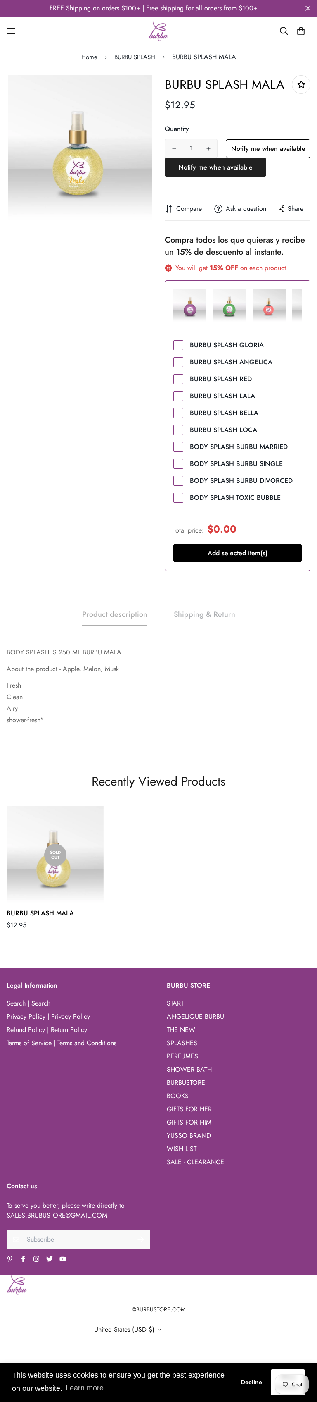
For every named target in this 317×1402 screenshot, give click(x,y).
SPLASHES (182, 1043)
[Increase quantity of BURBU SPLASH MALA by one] (208, 148)
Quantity (177, 129)
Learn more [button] (85, 1388)
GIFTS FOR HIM (189, 1122)
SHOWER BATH (189, 1069)
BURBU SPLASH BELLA (224, 413)
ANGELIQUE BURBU (195, 1016)
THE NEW (181, 1029)
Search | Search (28, 1003)
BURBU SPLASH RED (221, 379)
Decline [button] (251, 1382)
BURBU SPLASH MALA (40, 913)
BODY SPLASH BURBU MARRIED (239, 446)
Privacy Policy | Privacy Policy (48, 1016)
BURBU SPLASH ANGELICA (231, 362)
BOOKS (178, 1096)
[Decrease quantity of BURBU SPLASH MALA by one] (174, 148)
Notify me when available (268, 148)
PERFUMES (182, 1056)
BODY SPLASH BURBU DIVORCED (241, 480)
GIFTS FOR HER (189, 1109)
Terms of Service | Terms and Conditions (61, 1043)
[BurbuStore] (158, 31)
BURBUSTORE (186, 1082)
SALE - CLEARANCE (195, 1162)
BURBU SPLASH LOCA (223, 430)
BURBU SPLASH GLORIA (227, 345)
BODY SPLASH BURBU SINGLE (236, 463)
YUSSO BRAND (189, 1135)
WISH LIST (181, 1149)
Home (89, 57)
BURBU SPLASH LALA (222, 396)
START (175, 1003)
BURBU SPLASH (134, 57)
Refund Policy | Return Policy (47, 1029)
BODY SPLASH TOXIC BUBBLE (235, 497)
